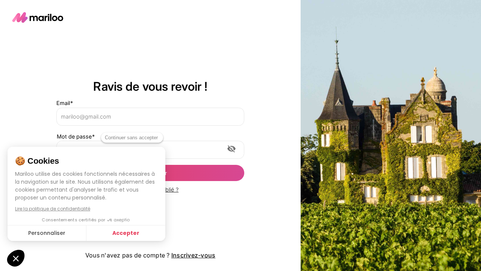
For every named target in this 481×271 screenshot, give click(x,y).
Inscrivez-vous (193, 255)
